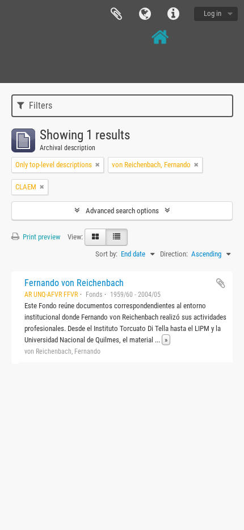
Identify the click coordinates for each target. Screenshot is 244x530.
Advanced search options (122, 210)
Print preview (40, 237)
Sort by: (106, 254)
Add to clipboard (220, 283)
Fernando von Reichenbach (74, 283)
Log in (212, 13)
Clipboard (116, 14)
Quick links (173, 14)
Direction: (174, 254)
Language (145, 14)
